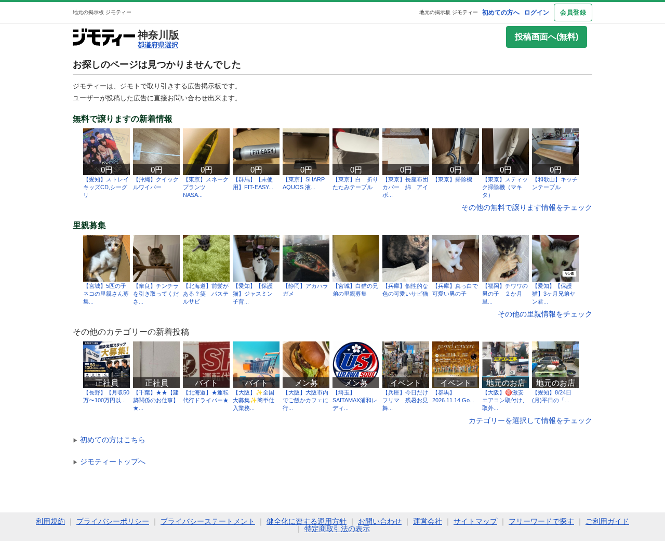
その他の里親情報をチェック (545, 314)
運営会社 (427, 521)
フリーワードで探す (541, 521)
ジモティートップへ (109, 461)
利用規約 (50, 521)
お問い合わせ (380, 521)
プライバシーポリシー (112, 521)
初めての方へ (501, 12)
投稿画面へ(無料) (546, 36)
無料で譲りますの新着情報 (122, 119)
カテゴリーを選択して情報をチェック (530, 420)
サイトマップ (475, 521)
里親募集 (89, 225)
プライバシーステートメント (208, 521)
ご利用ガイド (607, 521)
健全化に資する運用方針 (307, 521)
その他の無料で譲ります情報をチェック (526, 207)
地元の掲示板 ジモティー (448, 12)
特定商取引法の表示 (337, 528)
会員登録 (573, 12)
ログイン (536, 12)
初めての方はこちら (109, 440)
